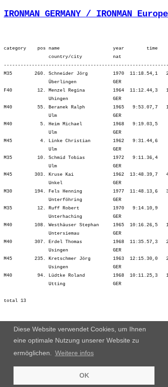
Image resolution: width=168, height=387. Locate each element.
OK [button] (84, 375)
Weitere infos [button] (74, 353)
